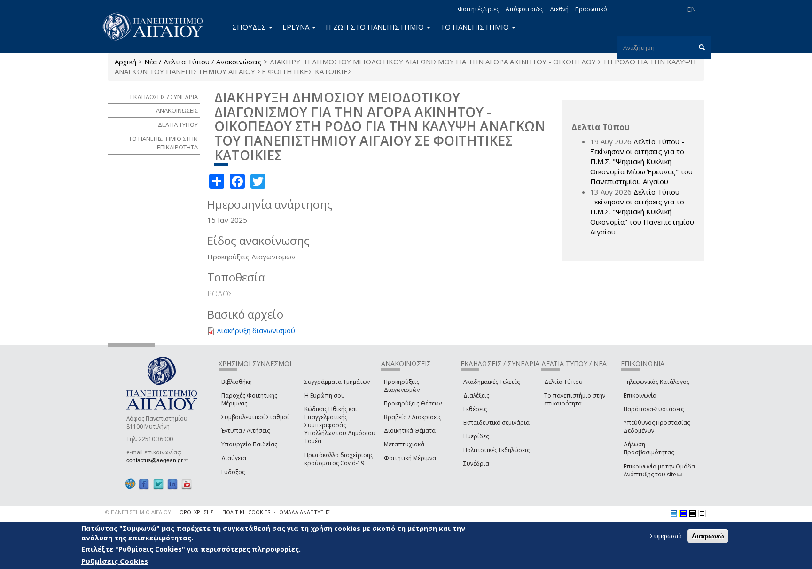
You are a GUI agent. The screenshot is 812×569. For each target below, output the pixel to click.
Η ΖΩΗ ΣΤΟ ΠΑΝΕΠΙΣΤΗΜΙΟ (376, 26)
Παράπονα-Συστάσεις (654, 409)
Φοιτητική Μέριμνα (410, 458)
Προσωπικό (591, 9)
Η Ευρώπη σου (324, 395)
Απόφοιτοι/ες (524, 9)
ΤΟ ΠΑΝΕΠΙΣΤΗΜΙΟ (475, 26)
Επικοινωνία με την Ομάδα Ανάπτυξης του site (659, 470)
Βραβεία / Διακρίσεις (412, 417)
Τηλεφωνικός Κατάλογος (656, 382)
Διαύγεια (233, 458)
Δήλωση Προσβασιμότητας (649, 448)
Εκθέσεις (475, 409)
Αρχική (125, 61)
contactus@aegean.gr (157, 460)
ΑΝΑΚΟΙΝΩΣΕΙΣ (177, 110)
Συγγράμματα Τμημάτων (337, 382)
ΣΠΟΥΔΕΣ (250, 26)
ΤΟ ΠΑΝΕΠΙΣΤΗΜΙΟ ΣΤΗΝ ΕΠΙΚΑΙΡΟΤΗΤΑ (163, 143)
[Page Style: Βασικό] (674, 513)
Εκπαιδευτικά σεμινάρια (496, 423)
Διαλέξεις (476, 395)
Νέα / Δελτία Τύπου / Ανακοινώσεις (203, 61)
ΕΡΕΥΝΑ (296, 26)
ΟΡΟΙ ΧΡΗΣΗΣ (196, 511)
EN (691, 9)
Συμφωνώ (665, 535)
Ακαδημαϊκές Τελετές (491, 382)
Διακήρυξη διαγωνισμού (256, 330)
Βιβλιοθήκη (236, 382)
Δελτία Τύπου (563, 382)
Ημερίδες (476, 436)
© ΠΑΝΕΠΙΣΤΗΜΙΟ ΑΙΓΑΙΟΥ (138, 511)
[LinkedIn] (172, 484)
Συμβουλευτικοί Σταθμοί (255, 417)
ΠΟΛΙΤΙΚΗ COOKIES (246, 511)
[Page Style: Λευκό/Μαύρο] (692, 513)
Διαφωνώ (708, 536)
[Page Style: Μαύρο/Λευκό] (702, 513)
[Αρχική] (158, 26)
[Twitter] (158, 484)
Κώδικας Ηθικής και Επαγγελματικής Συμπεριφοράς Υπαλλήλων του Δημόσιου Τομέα (339, 425)
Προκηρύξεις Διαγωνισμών (402, 386)
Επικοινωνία (640, 395)
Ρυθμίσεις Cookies (114, 561)
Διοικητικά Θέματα (410, 431)
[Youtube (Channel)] (186, 484)
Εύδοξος (233, 472)
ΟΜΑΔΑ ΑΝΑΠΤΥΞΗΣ (304, 511)
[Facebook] (144, 484)
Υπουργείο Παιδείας (249, 444)
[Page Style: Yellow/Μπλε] (683, 513)
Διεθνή (559, 9)
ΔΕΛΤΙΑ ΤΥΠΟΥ (178, 124)
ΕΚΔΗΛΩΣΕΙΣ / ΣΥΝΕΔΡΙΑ (164, 97)
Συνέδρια (476, 464)
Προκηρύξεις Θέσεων (413, 403)
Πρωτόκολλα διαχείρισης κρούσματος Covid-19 (338, 459)
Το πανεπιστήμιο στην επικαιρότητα (574, 399)
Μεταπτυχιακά (404, 444)
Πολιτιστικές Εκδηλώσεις (496, 450)
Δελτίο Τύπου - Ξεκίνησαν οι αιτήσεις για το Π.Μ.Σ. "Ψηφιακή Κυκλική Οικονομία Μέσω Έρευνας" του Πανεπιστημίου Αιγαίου (641, 162)
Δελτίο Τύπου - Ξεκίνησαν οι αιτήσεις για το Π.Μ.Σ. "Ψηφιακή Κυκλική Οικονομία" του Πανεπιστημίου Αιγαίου (642, 212)
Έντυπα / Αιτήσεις (245, 431)
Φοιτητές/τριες (478, 9)
